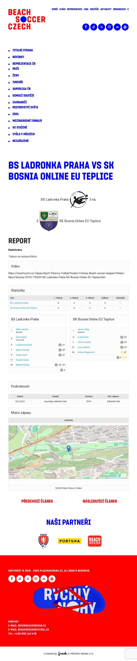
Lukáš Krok (83, 337)
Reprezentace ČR (24, 63)
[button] (68, 448)
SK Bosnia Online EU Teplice (23, 308)
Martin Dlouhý (22, 350)
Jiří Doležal (21, 337)
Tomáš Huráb (22, 360)
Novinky (18, 57)
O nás (62, 9)
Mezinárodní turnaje (27, 120)
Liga (86, 9)
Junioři (18, 82)
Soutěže (94, 9)
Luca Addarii (84, 347)
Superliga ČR (22, 89)
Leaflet (102, 478)
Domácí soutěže (23, 95)
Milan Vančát (22, 329)
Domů (55, 9)
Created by (51, 653)
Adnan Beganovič (86, 352)
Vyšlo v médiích (24, 134)
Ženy (16, 75)
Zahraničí (20, 102)
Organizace (119, 9)
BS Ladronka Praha (19, 303)
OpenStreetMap (116, 478)
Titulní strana (23, 50)
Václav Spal (21, 355)
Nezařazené (21, 141)
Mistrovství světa (25, 107)
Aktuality (105, 9)
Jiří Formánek (84, 342)
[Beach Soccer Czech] (26, 19)
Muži (16, 68)
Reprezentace (74, 9)
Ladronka (68, 420)
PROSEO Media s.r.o (82, 653)
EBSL (16, 114)
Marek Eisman (22, 365)
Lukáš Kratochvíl (24, 345)
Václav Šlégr (84, 329)
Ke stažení (20, 127)
